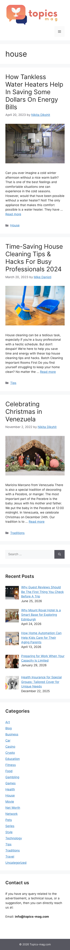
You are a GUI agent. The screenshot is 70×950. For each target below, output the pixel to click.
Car (7, 740)
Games (10, 783)
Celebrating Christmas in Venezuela (23, 411)
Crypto (10, 753)
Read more (13, 214)
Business (11, 734)
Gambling (12, 777)
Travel (9, 856)
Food (9, 771)
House (15, 225)
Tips (13, 383)
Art (7, 722)
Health (10, 789)
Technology (13, 838)
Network (11, 814)
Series (9, 826)
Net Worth (12, 807)
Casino (10, 746)
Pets (8, 820)
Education (12, 759)
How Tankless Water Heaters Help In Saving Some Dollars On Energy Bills (34, 92)
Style (9, 832)
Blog (8, 728)
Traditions (17, 533)
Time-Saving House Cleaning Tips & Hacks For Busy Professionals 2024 (34, 258)
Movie (9, 801)
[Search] (59, 554)
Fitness (10, 765)
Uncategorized (16, 862)
